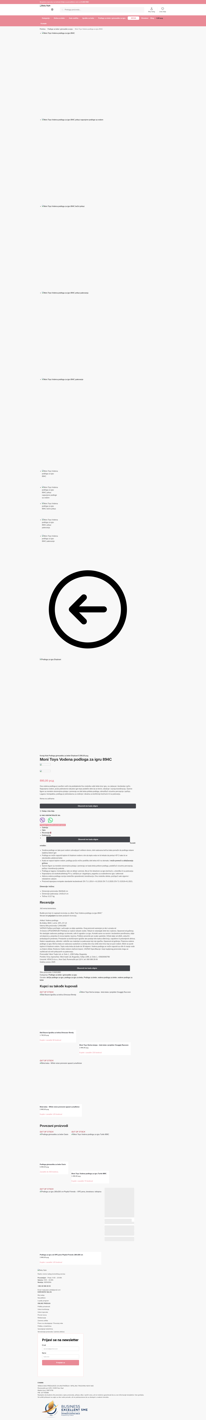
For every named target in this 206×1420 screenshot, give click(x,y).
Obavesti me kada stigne (88, 806)
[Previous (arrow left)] (40, 560)
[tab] (89, 827)
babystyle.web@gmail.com (51, 1290)
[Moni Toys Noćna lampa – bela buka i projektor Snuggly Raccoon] (105, 1016)
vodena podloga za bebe (107, 977)
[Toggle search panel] (54, 10)
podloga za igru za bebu (73, 977)
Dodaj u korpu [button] (105, 1057)
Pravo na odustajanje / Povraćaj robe (50, 1323)
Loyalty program (43, 1301)
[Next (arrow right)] (42, 560)
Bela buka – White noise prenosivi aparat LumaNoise (59, 1107)
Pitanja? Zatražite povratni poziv (52, 825)
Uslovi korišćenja (43, 1309)
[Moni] (45, 766)
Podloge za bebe (90, 977)
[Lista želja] (73, 994)
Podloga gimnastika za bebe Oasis (53, 1164)
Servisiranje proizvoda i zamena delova (51, 1332)
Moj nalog (151, 11)
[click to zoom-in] (89, 75)
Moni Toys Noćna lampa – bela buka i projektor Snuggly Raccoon (103, 1045)
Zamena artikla (43, 1320)
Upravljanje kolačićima (45, 1329)
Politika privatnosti (44, 1306)
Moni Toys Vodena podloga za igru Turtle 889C (89, 1173)
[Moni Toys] (45, 773)
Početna (42, 29)
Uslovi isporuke (43, 1312)
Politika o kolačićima (44, 1326)
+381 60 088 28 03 (44, 1286)
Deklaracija (46, 835)
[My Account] (52, 10)
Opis (44, 830)
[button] (161, 20)
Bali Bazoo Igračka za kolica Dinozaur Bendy (57, 1032)
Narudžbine (42, 1298)
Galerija (45, 827)
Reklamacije (42, 1318)
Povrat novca (42, 1315)
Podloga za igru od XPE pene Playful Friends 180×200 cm (61, 1255)
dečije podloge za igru (55, 977)
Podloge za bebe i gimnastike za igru (60, 29)
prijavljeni (52, 916)
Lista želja (162, 11)
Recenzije (46, 833)
